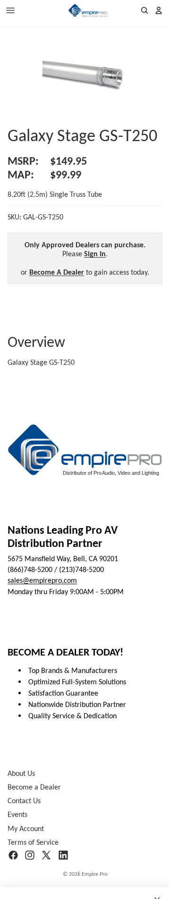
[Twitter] (46, 855)
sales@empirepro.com (42, 580)
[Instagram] (29, 855)
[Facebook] (13, 855)
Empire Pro (94, 874)
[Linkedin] (63, 855)
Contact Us (24, 801)
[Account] (158, 10)
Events (17, 814)
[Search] (144, 10)
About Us (21, 773)
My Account (26, 828)
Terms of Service (33, 842)
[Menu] (10, 10)
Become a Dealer (34, 786)
